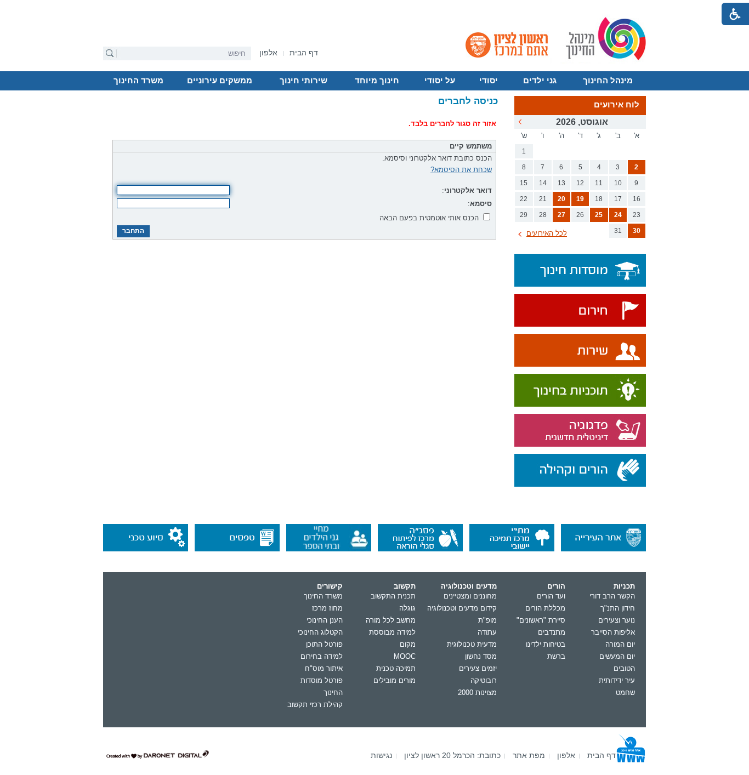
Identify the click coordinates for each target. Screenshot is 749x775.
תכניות (624, 586)
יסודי (488, 80)
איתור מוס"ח (324, 668)
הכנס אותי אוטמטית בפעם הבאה (429, 218)
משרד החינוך (138, 80)
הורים (556, 586)
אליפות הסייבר (613, 632)
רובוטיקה (483, 680)
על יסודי (439, 80)
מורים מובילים (394, 680)
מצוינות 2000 (477, 692)
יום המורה (620, 644)
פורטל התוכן (324, 644)
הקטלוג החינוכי (320, 632)
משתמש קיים (471, 146)
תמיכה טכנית (396, 668)
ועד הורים (551, 596)
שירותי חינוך (303, 80)
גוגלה (407, 608)
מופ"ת (487, 620)
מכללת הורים (545, 608)
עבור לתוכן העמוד (375, 8)
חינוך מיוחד (377, 80)
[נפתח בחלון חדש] (580, 311)
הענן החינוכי (325, 620)
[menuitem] (268, 53)
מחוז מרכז (327, 608)
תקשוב (405, 586)
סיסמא (481, 204)
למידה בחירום (321, 656)
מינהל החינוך (608, 80)
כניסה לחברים (468, 101)
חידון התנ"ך (617, 608)
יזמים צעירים (478, 668)
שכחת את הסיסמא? (461, 170)
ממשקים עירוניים (219, 80)
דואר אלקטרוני (468, 190)
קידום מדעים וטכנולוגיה (462, 608)
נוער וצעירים (616, 620)
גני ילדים (540, 80)
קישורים (330, 586)
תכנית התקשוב (393, 596)
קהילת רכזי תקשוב (315, 704)
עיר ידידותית (617, 680)
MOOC (405, 656)
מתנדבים (551, 632)
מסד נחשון (481, 656)
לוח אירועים (616, 104)
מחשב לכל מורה (391, 620)
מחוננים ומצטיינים (470, 596)
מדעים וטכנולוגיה (469, 586)
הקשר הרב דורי (612, 596)
